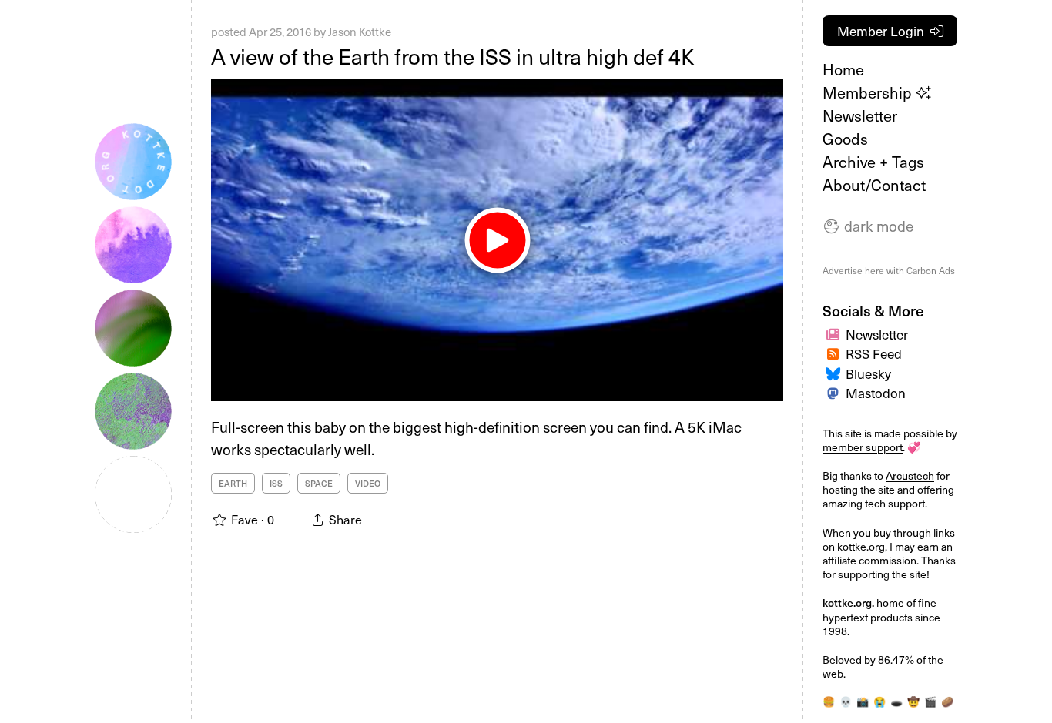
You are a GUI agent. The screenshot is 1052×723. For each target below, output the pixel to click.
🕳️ (896, 701)
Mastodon (876, 393)
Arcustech (910, 475)
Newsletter (860, 115)
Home (843, 69)
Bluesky (868, 373)
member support (863, 447)
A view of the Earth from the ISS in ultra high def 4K (453, 55)
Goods (845, 138)
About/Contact (874, 184)
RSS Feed (874, 353)
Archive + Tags (873, 161)
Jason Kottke (359, 31)
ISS (276, 483)
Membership (869, 92)
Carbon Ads (930, 270)
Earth (233, 483)
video (367, 483)
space (319, 483)
